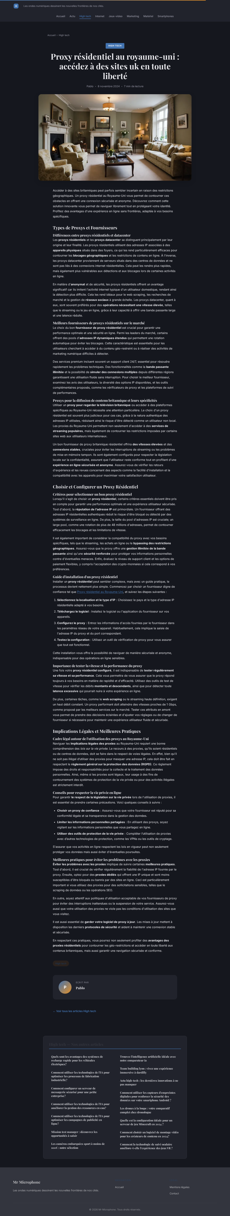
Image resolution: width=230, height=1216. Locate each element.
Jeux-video (116, 16)
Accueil (60, 16)
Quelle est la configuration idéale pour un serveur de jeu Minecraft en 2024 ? (146, 1122)
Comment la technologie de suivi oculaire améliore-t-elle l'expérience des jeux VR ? (146, 1146)
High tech (85, 16)
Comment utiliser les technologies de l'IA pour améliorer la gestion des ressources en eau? (80, 1106)
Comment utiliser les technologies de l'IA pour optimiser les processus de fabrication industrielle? (80, 1076)
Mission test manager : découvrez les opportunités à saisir (74, 1133)
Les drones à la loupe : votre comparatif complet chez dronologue (145, 1110)
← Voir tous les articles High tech (74, 1011)
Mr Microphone (26, 1181)
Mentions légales (179, 1187)
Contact (174, 1193)
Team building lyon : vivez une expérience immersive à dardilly (146, 1070)
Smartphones (166, 16)
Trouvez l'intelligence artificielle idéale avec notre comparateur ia (148, 1058)
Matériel (148, 16)
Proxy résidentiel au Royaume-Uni (100, 592)
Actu (72, 16)
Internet (99, 16)
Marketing (133, 16)
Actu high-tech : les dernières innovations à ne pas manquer (149, 1082)
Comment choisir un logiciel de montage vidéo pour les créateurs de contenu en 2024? (149, 1134)
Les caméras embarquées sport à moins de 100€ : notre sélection (78, 1145)
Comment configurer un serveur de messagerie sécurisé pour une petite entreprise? (74, 1092)
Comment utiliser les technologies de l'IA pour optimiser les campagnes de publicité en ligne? (80, 1120)
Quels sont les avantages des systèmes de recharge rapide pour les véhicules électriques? (77, 1060)
